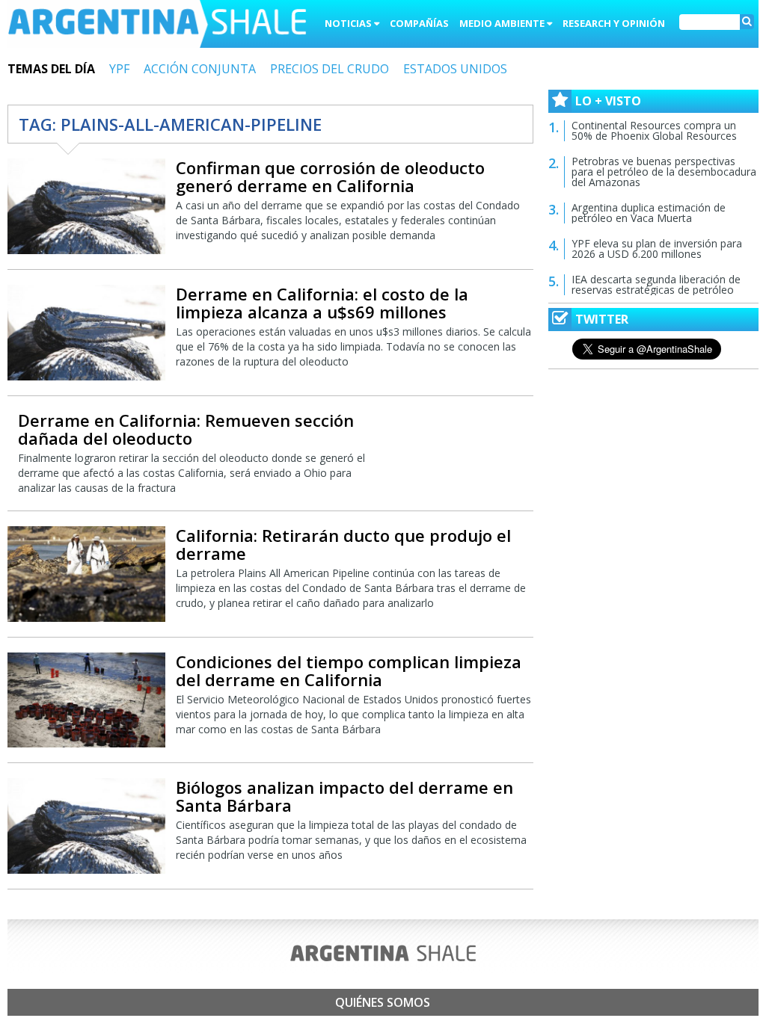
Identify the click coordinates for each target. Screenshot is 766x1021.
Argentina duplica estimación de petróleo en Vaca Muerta (649, 212)
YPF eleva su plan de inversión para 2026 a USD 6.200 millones (657, 248)
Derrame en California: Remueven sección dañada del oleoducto (186, 429)
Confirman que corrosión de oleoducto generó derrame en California (330, 176)
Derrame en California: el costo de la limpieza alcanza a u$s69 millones (322, 303)
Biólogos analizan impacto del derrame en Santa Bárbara (344, 796)
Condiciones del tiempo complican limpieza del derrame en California (348, 670)
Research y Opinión (614, 23)
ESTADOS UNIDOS (455, 69)
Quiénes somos (382, 1002)
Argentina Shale (157, 25)
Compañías (419, 23)
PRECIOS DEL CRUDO (329, 69)
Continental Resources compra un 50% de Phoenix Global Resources (654, 130)
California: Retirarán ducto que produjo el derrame (343, 544)
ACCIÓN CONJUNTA (200, 69)
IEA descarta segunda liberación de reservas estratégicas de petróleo (656, 284)
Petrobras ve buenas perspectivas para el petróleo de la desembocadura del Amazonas (664, 171)
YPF (119, 69)
